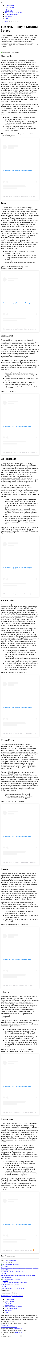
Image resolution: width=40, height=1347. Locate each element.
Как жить (8, 16)
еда (7, 1260)
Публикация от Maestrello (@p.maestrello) (16, 196)
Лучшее (7, 18)
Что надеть (9, 11)
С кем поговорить (11, 14)
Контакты (4, 1325)
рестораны (12, 1260)
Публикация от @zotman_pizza (13, 733)
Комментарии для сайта (12, 1296)
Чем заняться (9, 5)
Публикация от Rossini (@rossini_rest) (15, 985)
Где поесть (8, 9)
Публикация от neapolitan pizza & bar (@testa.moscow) (21, 329)
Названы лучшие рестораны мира (12, 1288)
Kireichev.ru (18, 1329)
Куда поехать (9, 7)
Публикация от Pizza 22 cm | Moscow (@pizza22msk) (20, 452)
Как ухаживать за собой (13, 12)
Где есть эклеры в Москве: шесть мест (14, 1283)
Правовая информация (9, 1327)
